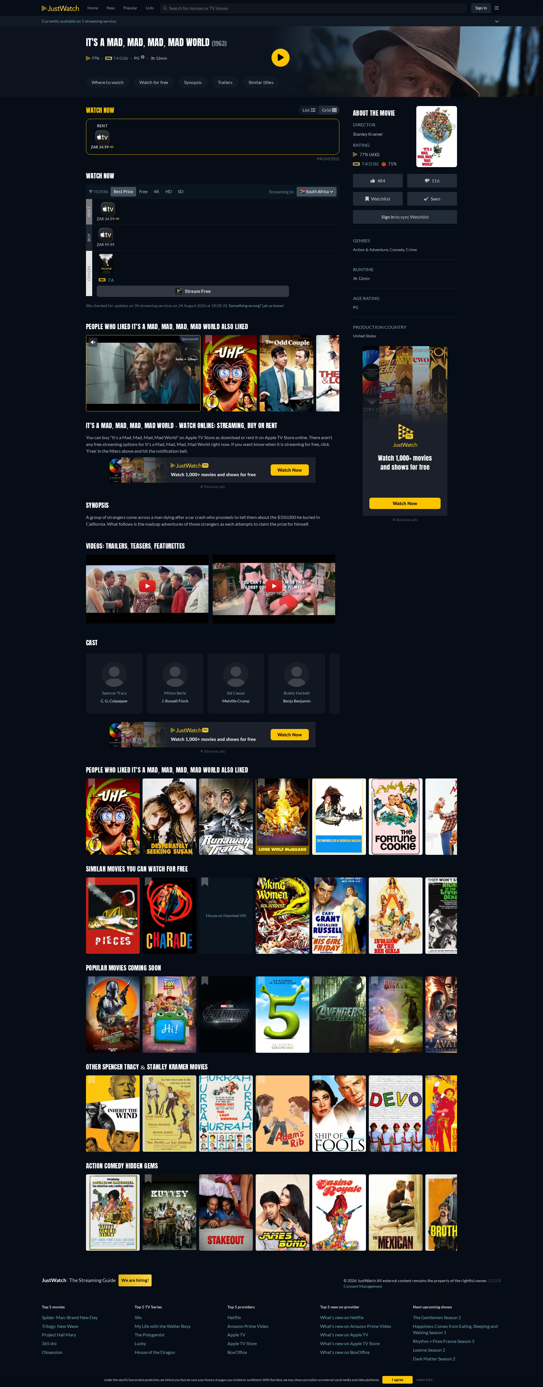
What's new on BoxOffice (345, 1352)
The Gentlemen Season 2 (437, 1317)
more (147, 399)
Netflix (234, 1317)
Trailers (225, 82)
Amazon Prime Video (247, 1326)
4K (156, 191)
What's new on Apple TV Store (350, 1343)
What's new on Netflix (342, 1317)
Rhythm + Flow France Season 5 (444, 1341)
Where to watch (108, 82)
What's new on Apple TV (344, 1334)
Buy (89, 238)
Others (89, 273)
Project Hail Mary (59, 1334)
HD (168, 191)
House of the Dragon (155, 1352)
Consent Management (363, 1286)
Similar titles (261, 82)
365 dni (49, 1343)
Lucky (140, 1343)
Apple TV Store (242, 1343)
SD (180, 191)
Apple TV (236, 1334)
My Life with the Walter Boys (163, 1326)
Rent (102, 126)
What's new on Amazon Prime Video (355, 1326)
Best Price (123, 191)
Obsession (52, 1352)
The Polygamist (150, 1334)
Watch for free (153, 82)
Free (143, 191)
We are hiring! (135, 1280)
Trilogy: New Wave (60, 1326)
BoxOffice (237, 1352)
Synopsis (193, 82)
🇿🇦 (315, 191)
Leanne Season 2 (429, 1350)
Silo (138, 1317)
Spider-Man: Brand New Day (70, 1317)
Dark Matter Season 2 (434, 1358)
